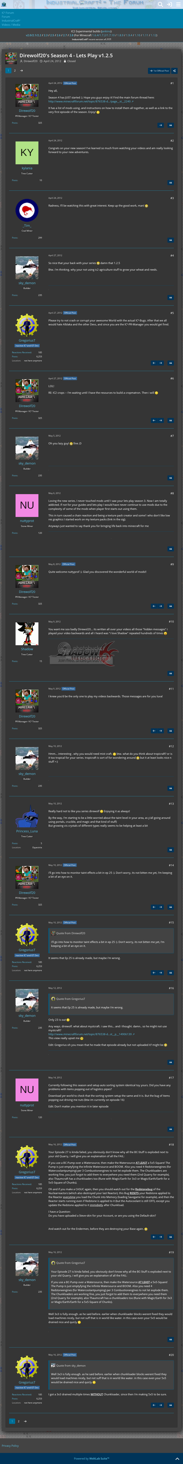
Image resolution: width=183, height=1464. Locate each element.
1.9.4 (129, 35)
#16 (171, 988)
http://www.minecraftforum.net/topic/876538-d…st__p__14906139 (90, 1034)
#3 (172, 198)
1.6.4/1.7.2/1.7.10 (103, 35)
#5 (172, 313)
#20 (171, 1355)
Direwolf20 (31, 61)
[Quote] (170, 125)
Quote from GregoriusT (70, 999)
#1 (172, 83)
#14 (171, 865)
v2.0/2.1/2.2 (33, 35)
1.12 (153, 35)
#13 (171, 803)
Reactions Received (21, 352)
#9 (172, 564)
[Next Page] (21, 70)
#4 (172, 255)
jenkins (106, 31)
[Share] (174, 71)
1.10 (137, 35)
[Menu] (178, 4)
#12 (171, 746)
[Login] (169, 4)
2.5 (52, 35)
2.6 (59, 35)
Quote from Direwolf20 (70, 933)
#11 (171, 689)
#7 (172, 436)
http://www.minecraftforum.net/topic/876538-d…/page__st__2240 (89, 101)
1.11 (145, 35)
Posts (14, 122)
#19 (171, 1252)
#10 (171, 621)
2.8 (71, 35)
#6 (172, 378)
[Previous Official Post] (154, 363)
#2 (172, 140)
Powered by (91, 1458)
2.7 (65, 35)
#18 (171, 1144)
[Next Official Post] (160, 125)
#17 (171, 1077)
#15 (171, 922)
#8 (172, 493)
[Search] (160, 4)
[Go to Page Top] (177, 1459)
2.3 (46, 35)
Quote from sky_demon (71, 1365)
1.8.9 (120, 35)
